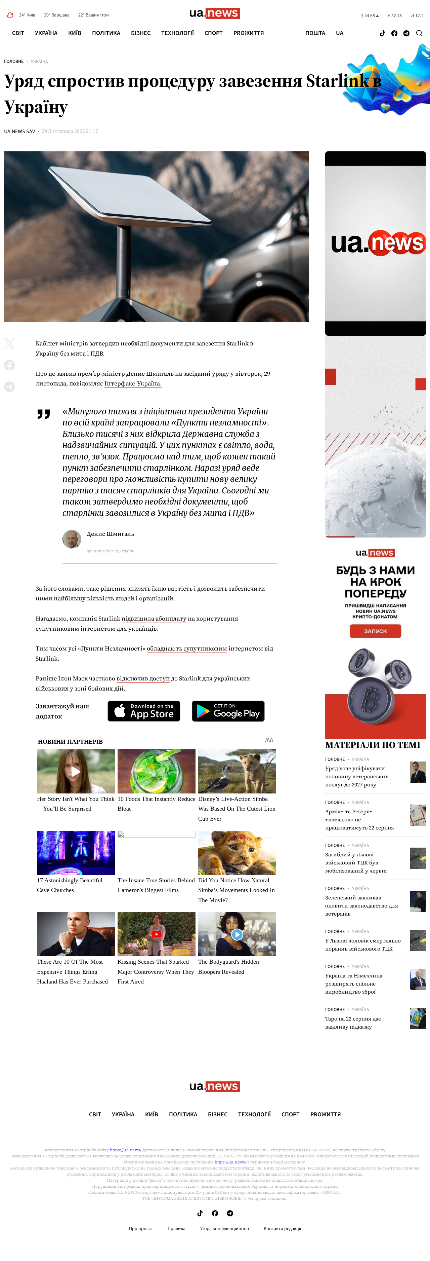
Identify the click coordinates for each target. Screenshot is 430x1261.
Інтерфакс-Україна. (133, 383)
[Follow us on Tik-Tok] (382, 33)
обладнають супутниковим (187, 648)
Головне (14, 61)
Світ (18, 33)
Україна (46, 33)
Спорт (214, 33)
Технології (177, 33)
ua (339, 33)
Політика (106, 33)
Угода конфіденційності (224, 1228)
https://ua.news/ (125, 1150)
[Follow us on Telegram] (406, 33)
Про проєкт (141, 1228)
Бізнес (140, 33)
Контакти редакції (282, 1228)
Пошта (315, 33)
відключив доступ (143, 678)
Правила (176, 1228)
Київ (74, 33)
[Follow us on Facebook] (394, 33)
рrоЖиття (248, 33)
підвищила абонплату (154, 618)
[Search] (419, 33)
